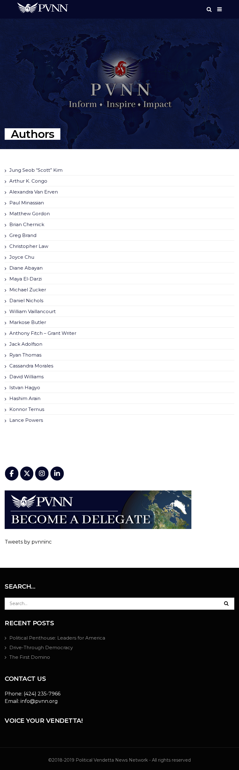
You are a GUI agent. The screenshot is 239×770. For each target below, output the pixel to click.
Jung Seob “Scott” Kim (36, 170)
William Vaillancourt (32, 311)
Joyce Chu (21, 257)
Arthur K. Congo (28, 181)
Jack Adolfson (25, 344)
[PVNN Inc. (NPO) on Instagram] (42, 474)
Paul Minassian (26, 203)
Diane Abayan (26, 268)
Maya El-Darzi (25, 279)
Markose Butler (27, 322)
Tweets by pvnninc (28, 542)
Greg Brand (22, 235)
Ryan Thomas (25, 355)
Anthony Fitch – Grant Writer (42, 333)
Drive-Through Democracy (41, 647)
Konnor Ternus (26, 409)
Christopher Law (28, 246)
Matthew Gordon (29, 213)
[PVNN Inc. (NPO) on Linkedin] (57, 474)
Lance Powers (26, 420)
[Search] (226, 603)
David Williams (26, 377)
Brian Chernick (26, 224)
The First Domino (29, 657)
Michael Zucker (27, 290)
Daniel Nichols (26, 300)
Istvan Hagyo (24, 387)
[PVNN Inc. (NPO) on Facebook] (11, 474)
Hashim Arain (24, 398)
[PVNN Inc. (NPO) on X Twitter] (27, 474)
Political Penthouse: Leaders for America (57, 638)
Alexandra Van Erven (33, 192)
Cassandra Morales (31, 366)
